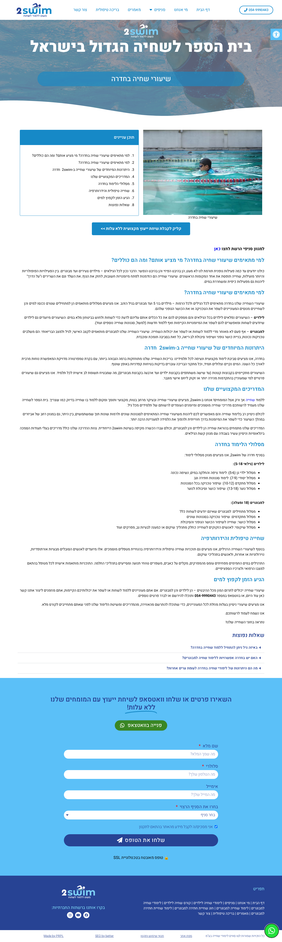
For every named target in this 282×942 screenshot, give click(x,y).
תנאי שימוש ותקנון (152, 936)
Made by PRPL (53, 936)
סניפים (159, 10)
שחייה (250, 400)
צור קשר (80, 10)
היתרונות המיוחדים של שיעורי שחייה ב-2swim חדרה (91, 169)
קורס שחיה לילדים (177, 903)
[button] (141, 647)
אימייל (212, 786)
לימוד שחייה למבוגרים (232, 908)
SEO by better (104, 936)
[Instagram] (70, 915)
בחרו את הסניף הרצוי (198, 807)
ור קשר (203, 913)
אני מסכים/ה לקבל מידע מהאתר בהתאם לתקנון (176, 827)
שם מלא (210, 746)
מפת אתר (186, 936)
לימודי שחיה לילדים (207, 903)
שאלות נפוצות (119, 205)
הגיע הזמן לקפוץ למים (113, 198)
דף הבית (203, 10)
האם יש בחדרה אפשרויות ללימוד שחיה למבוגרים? (220, 658)
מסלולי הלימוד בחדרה (114, 183)
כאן (217, 249)
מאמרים (134, 10)
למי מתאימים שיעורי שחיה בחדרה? (104, 162)
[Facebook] (86, 915)
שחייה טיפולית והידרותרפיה (109, 191)
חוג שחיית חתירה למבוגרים (194, 908)
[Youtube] (78, 915)
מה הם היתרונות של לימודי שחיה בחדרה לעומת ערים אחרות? (212, 668)
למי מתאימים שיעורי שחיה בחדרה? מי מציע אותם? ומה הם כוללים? (81, 155)
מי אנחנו (181, 10)
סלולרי (211, 766)
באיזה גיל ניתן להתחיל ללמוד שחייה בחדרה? (224, 647)
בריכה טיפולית (107, 10)
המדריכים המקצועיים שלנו (110, 176)
